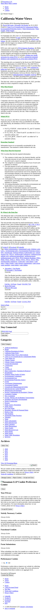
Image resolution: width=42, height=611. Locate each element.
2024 (6, 452)
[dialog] (21, 473)
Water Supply (10, 30)
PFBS (2, 260)
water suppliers (5, 265)
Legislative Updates (11, 394)
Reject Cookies (17, 477)
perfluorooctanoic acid (8, 258)
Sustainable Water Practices (13, 415)
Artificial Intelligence (11, 348)
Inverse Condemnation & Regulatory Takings (19, 392)
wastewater (21, 261)
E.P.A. (3, 251)
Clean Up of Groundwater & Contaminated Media (22, 27)
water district (30, 261)
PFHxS (18, 260)
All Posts (13, 284)
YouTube (7, 601)
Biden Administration (11, 249)
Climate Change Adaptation (13, 362)
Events (7, 381)
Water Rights (9, 431)
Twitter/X (8, 598)
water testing (15, 265)
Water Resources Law (11, 430)
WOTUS (7, 437)
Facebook (8, 600)
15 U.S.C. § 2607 (21, 67)
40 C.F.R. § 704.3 (34, 224)
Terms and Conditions (11, 591)
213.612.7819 (26, 301)
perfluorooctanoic (30, 256)
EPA (2, 252)
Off (9, 563)
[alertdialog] (21, 528)
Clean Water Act (10, 358)
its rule (18, 37)
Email (19, 284)
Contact (7, 10)
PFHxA (12, 260)
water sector (36, 263)
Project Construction (11, 401)
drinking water (35, 249)
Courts (7, 367)
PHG (37, 260)
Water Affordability (11, 421)
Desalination (8, 373)
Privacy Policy (29, 472)
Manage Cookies (6, 477)
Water (6, 419)
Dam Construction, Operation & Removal (17, 371)
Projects (7, 403)
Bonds (7, 349)
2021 (6, 458)
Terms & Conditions (7, 474)
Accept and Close (29, 477)
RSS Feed (8, 331)
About (7, 8)
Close (3, 489)
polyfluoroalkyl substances (9, 261)
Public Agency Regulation (13, 405)
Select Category (6, 344)
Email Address (5, 333)
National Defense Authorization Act (24, 252)
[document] (21, 528)
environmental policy (12, 251)
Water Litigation (10, 424)
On (4, 563)
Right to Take (9, 412)
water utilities (23, 265)
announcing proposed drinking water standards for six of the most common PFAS (19, 58)
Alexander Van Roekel (21, 25)
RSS (6, 603)
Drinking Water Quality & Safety (15, 374)
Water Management (11, 426)
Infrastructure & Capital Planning (15, 389)
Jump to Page (5, 305)
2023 (6, 454)
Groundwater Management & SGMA (16, 387)
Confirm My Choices (7, 575)
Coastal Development (11, 364)
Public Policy (9, 406)
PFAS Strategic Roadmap (26, 48)
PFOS (33, 260)
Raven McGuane (8, 25)
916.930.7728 (26, 284)
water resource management (23, 263)
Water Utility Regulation (12, 435)
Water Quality (9, 263)
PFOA (28, 260)
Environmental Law (11, 378)
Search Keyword (6, 465)
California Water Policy (12, 353)
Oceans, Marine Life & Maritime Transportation (19, 398)
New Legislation (10, 396)
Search (3, 307)
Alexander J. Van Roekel (12, 268)
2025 (6, 451)
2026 (6, 449)
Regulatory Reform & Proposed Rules (16, 410)
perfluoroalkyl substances (22, 254)
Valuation (8, 417)
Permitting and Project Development (16, 399)
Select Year (5, 445)
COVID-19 (8, 369)
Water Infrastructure (28, 29)
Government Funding (11, 385)
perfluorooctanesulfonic (16, 256)
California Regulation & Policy (14, 351)
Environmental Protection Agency (11, 29)
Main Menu (4, 3)
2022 (6, 456)
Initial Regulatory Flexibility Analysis (24, 74)
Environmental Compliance (13, 376)
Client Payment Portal (11, 587)
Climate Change (10, 360)
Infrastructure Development (13, 390)
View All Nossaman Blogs (9, 463)
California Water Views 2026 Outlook (16, 355)
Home (6, 7)
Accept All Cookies (7, 509)
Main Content (12, 3)
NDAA (11, 254)
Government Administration (13, 383)
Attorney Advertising (26, 607)
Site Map (7, 589)
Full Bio (7, 284)
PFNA (23, 260)
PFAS (17, 258)
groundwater (8, 252)
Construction (9, 365)
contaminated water (24, 249)
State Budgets (9, 414)
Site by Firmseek (10, 608)
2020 (6, 460)
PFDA (7, 260)
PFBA (38, 258)
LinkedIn (7, 596)
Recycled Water (9, 408)
